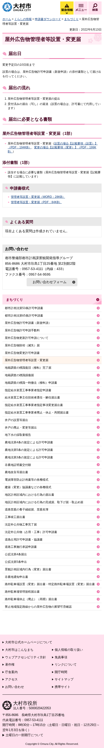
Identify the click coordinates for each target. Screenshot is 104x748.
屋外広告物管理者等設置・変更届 (26, 360)
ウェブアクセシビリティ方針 (25, 657)
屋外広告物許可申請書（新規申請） (28, 323)
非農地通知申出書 (16, 577)
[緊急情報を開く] (66, 13)
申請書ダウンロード (48, 19)
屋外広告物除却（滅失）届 (22, 345)
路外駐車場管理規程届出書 (22, 591)
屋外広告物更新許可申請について (26, 338)
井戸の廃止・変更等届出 (21, 427)
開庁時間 (61, 672)
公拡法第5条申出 (16, 562)
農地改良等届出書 (16, 472)
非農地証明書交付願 (18, 465)
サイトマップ (64, 679)
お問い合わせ (14, 687)
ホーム (6, 19)
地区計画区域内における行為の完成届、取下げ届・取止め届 (44, 502)
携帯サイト (62, 687)
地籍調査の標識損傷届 (19, 375)
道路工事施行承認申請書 (21, 547)
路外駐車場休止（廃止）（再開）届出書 (31, 599)
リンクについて (66, 664)
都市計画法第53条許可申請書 (24, 308)
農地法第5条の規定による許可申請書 (29, 450)
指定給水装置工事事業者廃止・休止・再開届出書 (37, 412)
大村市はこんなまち (19, 650)
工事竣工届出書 (15, 517)
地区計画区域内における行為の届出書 (29, 494)
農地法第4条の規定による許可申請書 (29, 442)
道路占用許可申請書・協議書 (24, 539)
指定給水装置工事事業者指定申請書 (28, 390)
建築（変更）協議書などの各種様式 (28, 487)
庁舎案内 (11, 672)
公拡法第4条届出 (16, 554)
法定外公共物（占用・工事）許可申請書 (31, 532)
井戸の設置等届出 (16, 420)
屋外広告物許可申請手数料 (22, 330)
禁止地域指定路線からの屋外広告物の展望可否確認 (38, 606)
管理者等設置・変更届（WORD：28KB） (38, 197)
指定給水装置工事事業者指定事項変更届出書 (34, 405)
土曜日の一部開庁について (24, 735)
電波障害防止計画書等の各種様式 (26, 479)
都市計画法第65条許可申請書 (24, 315)
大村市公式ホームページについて (28, 642)
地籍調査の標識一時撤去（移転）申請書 (31, 382)
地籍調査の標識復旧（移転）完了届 (28, 367)
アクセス (11, 679)
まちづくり (71, 19)
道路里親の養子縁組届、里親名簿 (26, 509)
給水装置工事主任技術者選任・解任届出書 (32, 397)
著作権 (10, 664)
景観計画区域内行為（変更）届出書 (28, 569)
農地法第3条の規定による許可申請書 (29, 457)
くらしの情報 (23, 19)
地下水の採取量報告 (18, 435)
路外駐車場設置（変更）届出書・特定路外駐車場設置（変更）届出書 (50, 584)
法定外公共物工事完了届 (21, 524)
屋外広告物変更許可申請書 (22, 353)
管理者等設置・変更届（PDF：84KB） (36, 202)
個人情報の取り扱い (69, 650)
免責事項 (61, 657)
